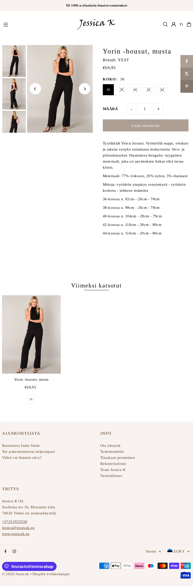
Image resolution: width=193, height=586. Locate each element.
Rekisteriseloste (113, 464)
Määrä (110, 109)
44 (162, 89)
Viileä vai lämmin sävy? (22, 458)
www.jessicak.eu (16, 534)
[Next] (84, 88)
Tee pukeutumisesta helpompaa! (28, 452)
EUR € (179, 551)
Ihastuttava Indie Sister (21, 446)
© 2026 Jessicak (15, 574)
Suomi (151, 551)
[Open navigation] (37, 24)
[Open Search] (165, 24)
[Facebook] (6, 552)
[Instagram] (14, 552)
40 (135, 89)
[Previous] (35, 88)
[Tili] (173, 24)
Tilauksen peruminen (117, 458)
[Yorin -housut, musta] (31, 334)
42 (149, 89)
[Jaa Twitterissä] (186, 74)
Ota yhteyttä (110, 446)
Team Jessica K (113, 470)
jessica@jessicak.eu (18, 528)
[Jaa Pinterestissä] (186, 86)
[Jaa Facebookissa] (186, 61)
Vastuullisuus (111, 476)
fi (181, 24)
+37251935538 (14, 522)
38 (122, 89)
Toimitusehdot (112, 452)
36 (108, 89)
